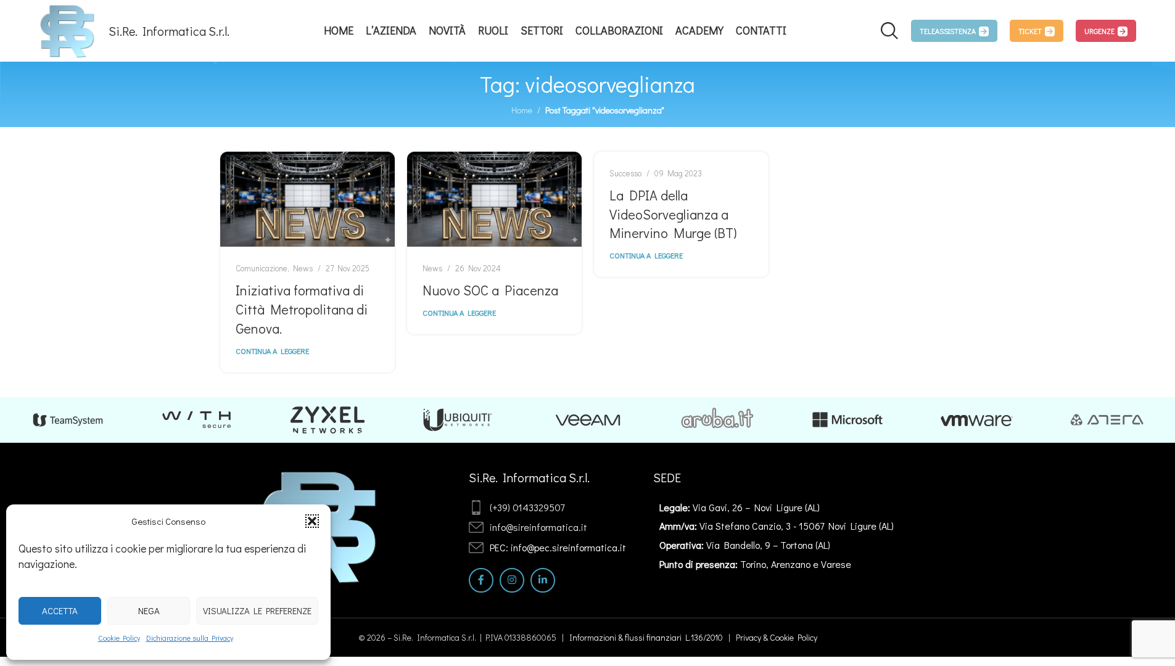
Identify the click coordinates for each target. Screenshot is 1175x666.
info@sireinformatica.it (538, 526)
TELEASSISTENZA (948, 31)
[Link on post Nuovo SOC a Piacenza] (494, 199)
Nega (149, 610)
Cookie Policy (119, 638)
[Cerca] (889, 30)
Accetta (60, 610)
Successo (625, 173)
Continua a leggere (272, 351)
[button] (312, 521)
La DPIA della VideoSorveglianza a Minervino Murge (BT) (672, 214)
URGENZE (1099, 31)
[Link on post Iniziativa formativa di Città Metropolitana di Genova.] (307, 199)
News (303, 268)
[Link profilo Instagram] (512, 580)
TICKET (1030, 31)
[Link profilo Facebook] (481, 580)
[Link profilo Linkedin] (542, 580)
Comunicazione (261, 268)
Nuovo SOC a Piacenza (490, 290)
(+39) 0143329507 (527, 507)
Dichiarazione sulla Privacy (189, 638)
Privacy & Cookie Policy (776, 637)
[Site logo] (67, 29)
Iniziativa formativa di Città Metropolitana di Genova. (302, 309)
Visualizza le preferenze (257, 610)
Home (521, 110)
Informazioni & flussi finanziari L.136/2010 (646, 637)
